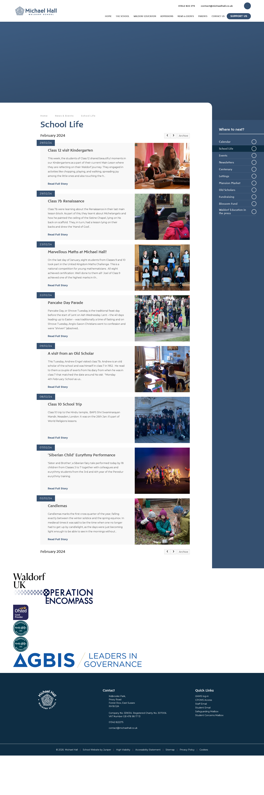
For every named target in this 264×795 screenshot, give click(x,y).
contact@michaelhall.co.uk (217, 6)
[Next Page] (173, 135)
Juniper (107, 749)
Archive (183, 135)
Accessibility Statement (148, 749)
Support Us (238, 16)
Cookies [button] (204, 749)
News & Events (64, 115)
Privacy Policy (187, 749)
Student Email (203, 707)
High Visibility (123, 749)
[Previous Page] (167, 135)
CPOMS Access (203, 700)
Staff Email (201, 703)
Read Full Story (58, 183)
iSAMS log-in (202, 696)
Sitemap (170, 749)
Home (44, 115)
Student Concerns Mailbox (209, 715)
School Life (88, 115)
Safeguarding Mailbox (206, 711)
